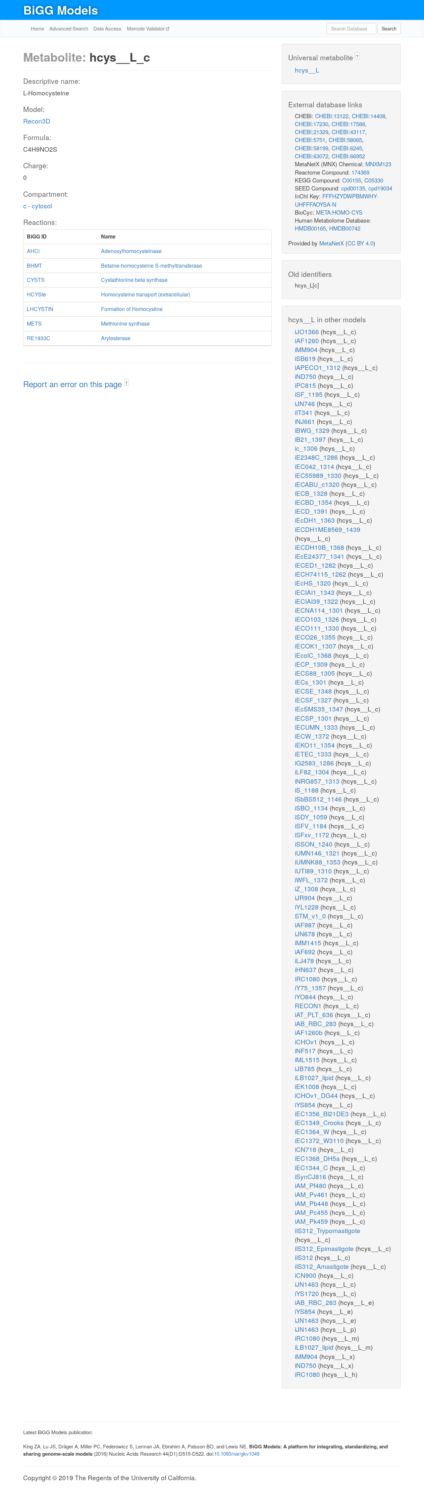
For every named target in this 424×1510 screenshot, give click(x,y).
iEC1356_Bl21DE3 (322, 1113)
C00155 (351, 180)
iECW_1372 (313, 735)
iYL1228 (307, 906)
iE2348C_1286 (317, 456)
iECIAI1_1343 (315, 592)
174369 (360, 172)
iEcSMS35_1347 (320, 708)
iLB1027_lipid (315, 1077)
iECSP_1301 (314, 717)
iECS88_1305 (316, 672)
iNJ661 (306, 421)
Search (389, 28)
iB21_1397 (311, 439)
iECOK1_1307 (316, 645)
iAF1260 (308, 340)
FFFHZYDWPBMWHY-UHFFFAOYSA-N (337, 200)
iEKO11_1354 (316, 744)
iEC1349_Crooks (320, 1122)
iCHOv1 (307, 1041)
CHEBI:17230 (311, 124)
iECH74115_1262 (321, 573)
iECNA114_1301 (320, 609)
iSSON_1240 (314, 843)
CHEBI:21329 (311, 132)
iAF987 (306, 924)
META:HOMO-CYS (339, 212)
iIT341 (304, 412)
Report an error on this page (73, 384)
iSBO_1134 (312, 807)
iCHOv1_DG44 (317, 1095)
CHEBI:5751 (310, 139)
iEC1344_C (312, 1167)
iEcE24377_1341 (320, 555)
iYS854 (306, 1104)
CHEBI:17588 (348, 124)
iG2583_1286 (315, 762)
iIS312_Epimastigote (325, 1248)
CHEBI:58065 (345, 139)
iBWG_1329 (313, 430)
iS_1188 (307, 789)
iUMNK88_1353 (318, 861)
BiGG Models (60, 9)
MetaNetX (331, 243)
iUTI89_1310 (314, 870)
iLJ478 (305, 960)
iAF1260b (309, 1032)
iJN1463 (307, 1283)
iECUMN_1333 (317, 726)
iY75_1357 (311, 987)
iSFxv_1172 (313, 834)
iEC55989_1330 (319, 475)
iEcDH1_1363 (316, 519)
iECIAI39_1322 (317, 601)
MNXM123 (378, 164)
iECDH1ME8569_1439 (327, 529)
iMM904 (307, 349)
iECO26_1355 (316, 636)
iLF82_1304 (313, 771)
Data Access (107, 28)
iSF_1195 (309, 394)
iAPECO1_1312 (318, 367)
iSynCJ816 (311, 1176)
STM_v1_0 (311, 915)
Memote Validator (146, 28)
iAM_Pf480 (311, 1185)
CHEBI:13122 (331, 116)
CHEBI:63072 (311, 156)
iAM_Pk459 (312, 1221)
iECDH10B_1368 (320, 547)
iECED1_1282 (316, 564)
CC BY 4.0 (360, 243)
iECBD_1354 (314, 501)
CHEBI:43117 (348, 132)
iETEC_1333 (314, 753)
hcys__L (307, 69)
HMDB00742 (344, 228)
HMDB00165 (310, 228)
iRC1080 (308, 978)
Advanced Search (68, 28)
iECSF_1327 (314, 699)
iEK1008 (308, 1086)
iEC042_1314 (315, 466)
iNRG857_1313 (318, 780)
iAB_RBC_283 (316, 1023)
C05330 (373, 180)
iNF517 (306, 1050)
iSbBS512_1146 (319, 798)
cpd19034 (380, 188)
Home (37, 28)
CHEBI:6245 (347, 148)
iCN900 (306, 1275)
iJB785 (305, 1068)
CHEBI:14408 (368, 116)
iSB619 (306, 358)
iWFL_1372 (312, 879)
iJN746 (306, 403)
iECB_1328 (312, 493)
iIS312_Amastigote (322, 1266)
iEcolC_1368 (314, 655)
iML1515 (308, 1059)
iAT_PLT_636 (315, 1014)
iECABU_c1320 (318, 484)
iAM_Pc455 (312, 1212)
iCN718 (306, 1149)
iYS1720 (308, 1293)
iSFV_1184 (312, 825)
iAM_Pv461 (312, 1194)
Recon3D (36, 120)
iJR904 (306, 897)
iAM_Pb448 (312, 1203)
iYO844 (306, 996)
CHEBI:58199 (311, 148)
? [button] (126, 383)
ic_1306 (307, 447)
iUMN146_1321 (318, 852)
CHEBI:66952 (348, 156)
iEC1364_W (313, 1131)
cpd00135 (353, 188)
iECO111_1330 (318, 627)
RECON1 (309, 1005)
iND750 (306, 376)
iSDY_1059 (312, 816)
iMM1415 (309, 942)
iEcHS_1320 (314, 582)
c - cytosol (37, 205)
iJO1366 (308, 331)
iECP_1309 (312, 663)
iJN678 (306, 933)
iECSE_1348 (314, 690)
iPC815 (306, 385)
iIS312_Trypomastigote (327, 1230)
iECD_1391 (312, 510)
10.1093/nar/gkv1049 (236, 1453)
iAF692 (306, 951)
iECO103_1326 (318, 618)
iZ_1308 (307, 888)
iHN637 (306, 969)
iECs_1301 (311, 681)
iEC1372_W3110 (320, 1140)
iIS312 (305, 1257)
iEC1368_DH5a (318, 1158)
